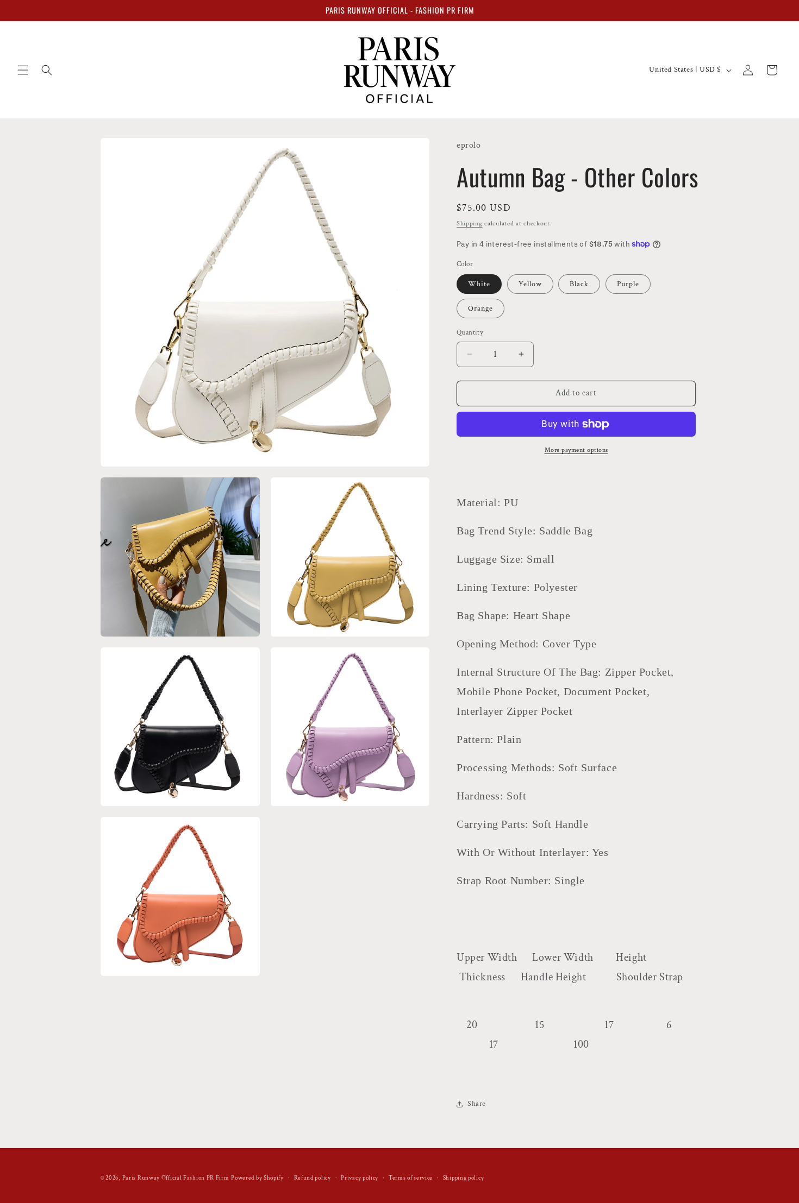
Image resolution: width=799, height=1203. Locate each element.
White (479, 284)
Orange (480, 308)
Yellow (530, 284)
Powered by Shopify (257, 1178)
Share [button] (476, 1103)
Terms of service (411, 1178)
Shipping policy (463, 1178)
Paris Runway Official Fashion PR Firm (175, 1178)
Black (579, 284)
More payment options (576, 450)
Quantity (470, 332)
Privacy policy (359, 1178)
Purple (628, 284)
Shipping (470, 223)
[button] (23, 70)
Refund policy (312, 1178)
